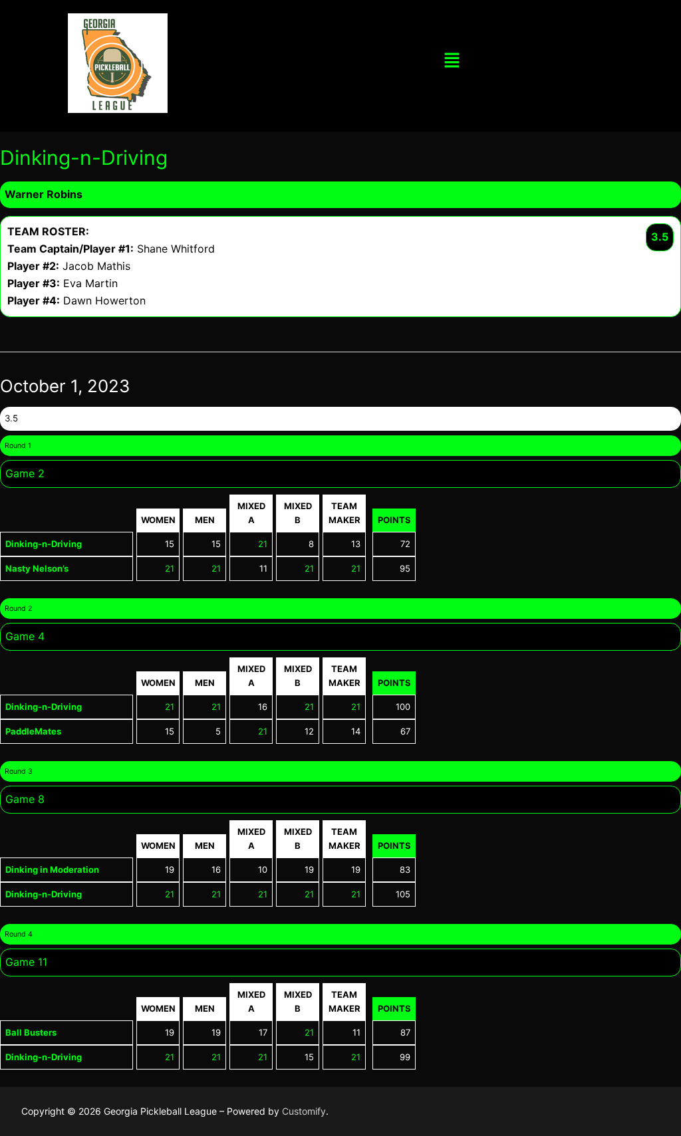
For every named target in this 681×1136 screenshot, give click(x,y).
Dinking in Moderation (52, 869)
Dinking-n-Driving (43, 543)
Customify (304, 1111)
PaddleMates (33, 731)
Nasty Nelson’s (36, 568)
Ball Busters (31, 1032)
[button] (451, 61)
